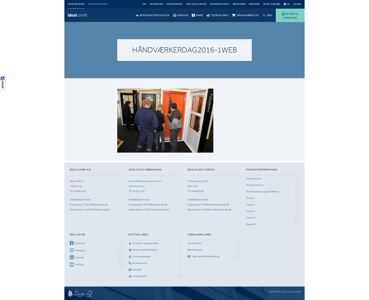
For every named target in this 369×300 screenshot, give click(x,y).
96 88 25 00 (80, 191)
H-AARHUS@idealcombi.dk (216, 209)
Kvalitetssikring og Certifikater (262, 191)
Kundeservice (175, 4)
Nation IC (251, 224)
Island (297, 4)
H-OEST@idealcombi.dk (156, 209)
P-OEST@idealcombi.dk (154, 204)
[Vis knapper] (3, 89)
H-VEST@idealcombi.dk (97, 209)
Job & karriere (194, 243)
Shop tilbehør (271, 4)
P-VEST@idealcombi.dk (95, 204)
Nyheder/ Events (219, 4)
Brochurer (239, 4)
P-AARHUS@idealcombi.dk (214, 204)
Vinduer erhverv (98, 4)
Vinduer (250, 198)
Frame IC (251, 217)
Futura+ (250, 204)
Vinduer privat (76, 4)
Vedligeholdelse (196, 4)
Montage (254, 4)
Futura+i (250, 211)
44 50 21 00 (139, 191)
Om (144, 4)
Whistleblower (195, 249)
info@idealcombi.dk (80, 199)
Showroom (156, 4)
